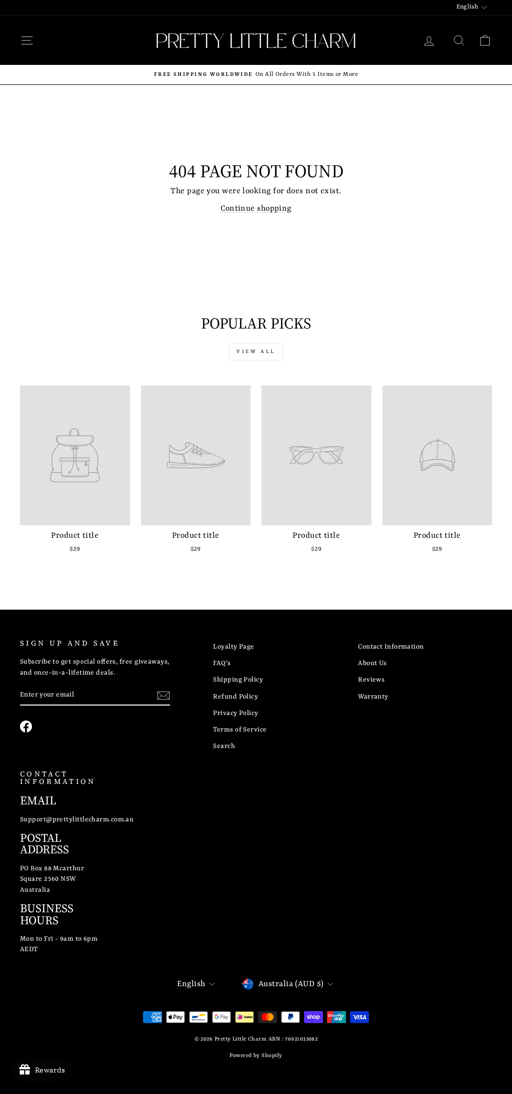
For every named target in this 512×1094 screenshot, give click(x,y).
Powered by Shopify (256, 1056)
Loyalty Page (233, 647)
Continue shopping (256, 208)
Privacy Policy (235, 713)
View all (256, 352)
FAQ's (221, 663)
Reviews (371, 680)
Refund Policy (235, 697)
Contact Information (391, 647)
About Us (372, 663)
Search (224, 746)
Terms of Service (239, 729)
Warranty (373, 697)
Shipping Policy (238, 680)
